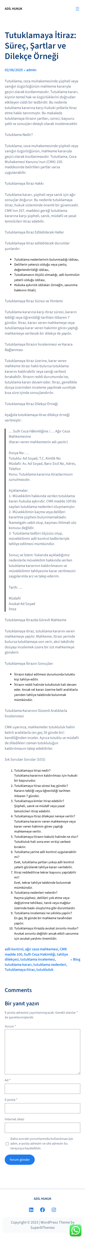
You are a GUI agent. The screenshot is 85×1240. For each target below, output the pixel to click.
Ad (8, 1080)
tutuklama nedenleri (49, 964)
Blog (76, 959)
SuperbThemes (42, 1227)
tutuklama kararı (18, 964)
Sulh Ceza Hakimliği (39, 954)
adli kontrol (14, 949)
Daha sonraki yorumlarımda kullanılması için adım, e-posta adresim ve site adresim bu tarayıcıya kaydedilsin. (41, 1144)
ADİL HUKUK (13, 8)
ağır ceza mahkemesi (41, 949)
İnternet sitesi (14, 1119)
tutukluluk (44, 969)
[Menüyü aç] (77, 9)
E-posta (11, 1100)
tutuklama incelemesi (37, 959)
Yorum (10, 1026)
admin (31, 70)
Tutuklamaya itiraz (20, 969)
